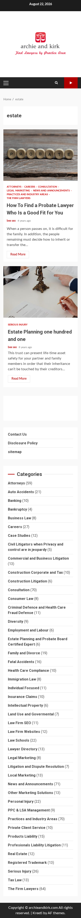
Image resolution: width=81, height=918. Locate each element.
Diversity (15, 621)
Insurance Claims (22, 697)
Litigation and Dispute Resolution (36, 766)
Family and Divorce (24, 653)
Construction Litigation (27, 581)
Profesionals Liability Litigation (34, 845)
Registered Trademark (27, 862)
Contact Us (17, 434)
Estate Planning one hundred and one (40, 292)
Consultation (48, 187)
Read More (17, 254)
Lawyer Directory (22, 749)
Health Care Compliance (28, 670)
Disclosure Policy (23, 443)
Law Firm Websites (24, 732)
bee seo (11, 220)
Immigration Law (22, 679)
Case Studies (19, 535)
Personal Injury (21, 801)
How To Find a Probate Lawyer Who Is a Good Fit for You (40, 155)
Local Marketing (22, 775)
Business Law (19, 518)
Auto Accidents (21, 492)
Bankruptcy (17, 509)
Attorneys (14, 187)
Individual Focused (23, 688)
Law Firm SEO (19, 723)
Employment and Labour (28, 630)
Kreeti (37, 913)
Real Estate (17, 854)
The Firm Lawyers (19, 198)
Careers (30, 187)
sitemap (15, 452)
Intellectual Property (25, 705)
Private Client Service (26, 828)
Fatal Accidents (21, 662)
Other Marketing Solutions (30, 793)
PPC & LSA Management (29, 810)
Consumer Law (20, 599)
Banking (14, 501)
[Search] (56, 83)
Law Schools (18, 740)
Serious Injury (17, 324)
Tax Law (15, 880)
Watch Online (71, 82)
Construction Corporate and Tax (35, 572)
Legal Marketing (19, 190)
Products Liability (22, 836)
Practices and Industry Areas (28, 194)
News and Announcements (51, 190)
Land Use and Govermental (31, 714)
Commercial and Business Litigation (38, 558)
